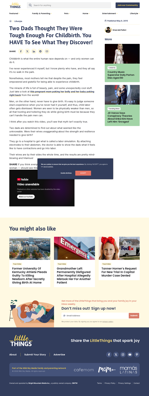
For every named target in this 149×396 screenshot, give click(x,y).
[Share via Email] (47, 51)
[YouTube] (130, 354)
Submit (134, 315)
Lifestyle (18, 21)
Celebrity (111, 68)
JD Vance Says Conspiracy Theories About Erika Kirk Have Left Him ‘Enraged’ (120, 117)
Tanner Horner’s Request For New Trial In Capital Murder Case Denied (119, 272)
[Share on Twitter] (27, 51)
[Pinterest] (137, 354)
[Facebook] (109, 354)
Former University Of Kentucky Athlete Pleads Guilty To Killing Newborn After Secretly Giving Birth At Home (29, 275)
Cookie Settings (66, 173)
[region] (75, 168)
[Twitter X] (116, 354)
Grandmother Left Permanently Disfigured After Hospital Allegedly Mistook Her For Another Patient (74, 275)
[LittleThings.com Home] (15, 5)
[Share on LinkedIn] (34, 51)
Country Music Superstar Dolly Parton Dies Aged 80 (121, 74)
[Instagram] (123, 354)
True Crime (17, 264)
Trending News (114, 109)
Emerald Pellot (119, 30)
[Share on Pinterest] (40, 51)
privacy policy (107, 321)
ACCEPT (83, 173)
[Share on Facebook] (21, 51)
